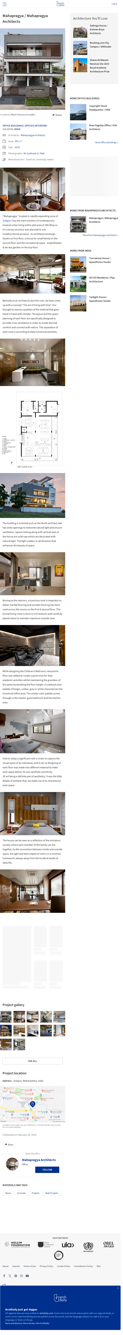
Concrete (21, 1193)
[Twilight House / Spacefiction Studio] (78, 303)
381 (17, 141)
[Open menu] (4, 4)
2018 (17, 147)
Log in (114, 4)
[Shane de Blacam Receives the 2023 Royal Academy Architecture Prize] (80, 65)
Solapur (7, 220)
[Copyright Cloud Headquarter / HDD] (78, 112)
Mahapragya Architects (33, 135)
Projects (35, 1193)
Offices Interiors (36, 125)
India (17, 129)
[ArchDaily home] (60, 3)
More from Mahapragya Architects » (100, 235)
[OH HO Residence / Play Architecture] (78, 284)
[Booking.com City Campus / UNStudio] (80, 48)
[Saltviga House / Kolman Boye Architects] (80, 31)
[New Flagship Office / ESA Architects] (78, 131)
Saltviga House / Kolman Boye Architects (99, 29)
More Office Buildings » (106, 142)
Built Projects (51, 1193)
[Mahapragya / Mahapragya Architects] (6, 1017)
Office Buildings (13, 125)
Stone (8, 1193)
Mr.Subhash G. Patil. (34, 153)
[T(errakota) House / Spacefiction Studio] (78, 264)
